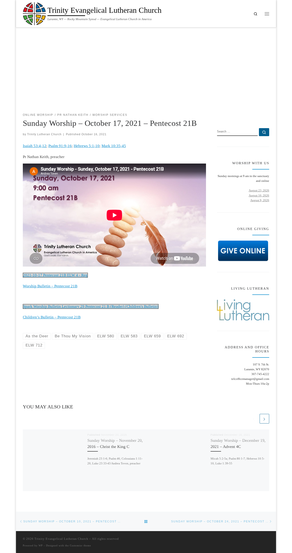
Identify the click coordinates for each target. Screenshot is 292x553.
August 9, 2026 (259, 200)
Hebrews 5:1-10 (86, 146)
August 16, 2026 (259, 195)
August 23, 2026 (259, 190)
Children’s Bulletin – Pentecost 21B (52, 317)
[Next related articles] (264, 418)
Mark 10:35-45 (114, 146)
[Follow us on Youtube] (267, 115)
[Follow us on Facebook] (260, 115)
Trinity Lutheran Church (44, 134)
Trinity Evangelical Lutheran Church (61, 538)
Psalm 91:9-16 (60, 146)
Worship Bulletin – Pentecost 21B (50, 286)
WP (41, 545)
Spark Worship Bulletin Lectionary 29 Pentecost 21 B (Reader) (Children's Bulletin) (90, 306)
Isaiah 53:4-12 (34, 146)
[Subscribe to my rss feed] (254, 115)
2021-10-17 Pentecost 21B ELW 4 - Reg (55, 275)
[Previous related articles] (254, 418)
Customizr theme (80, 545)
